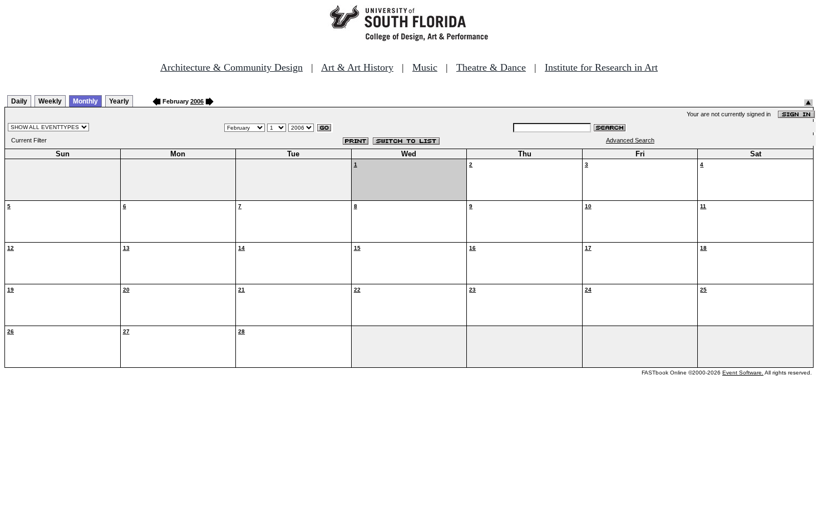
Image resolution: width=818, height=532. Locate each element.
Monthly (85, 101)
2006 (197, 101)
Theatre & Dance (491, 67)
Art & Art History (357, 67)
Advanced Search (630, 140)
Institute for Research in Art (601, 67)
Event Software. (742, 373)
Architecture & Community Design (231, 67)
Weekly (50, 101)
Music (424, 67)
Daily (19, 101)
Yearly (119, 101)
